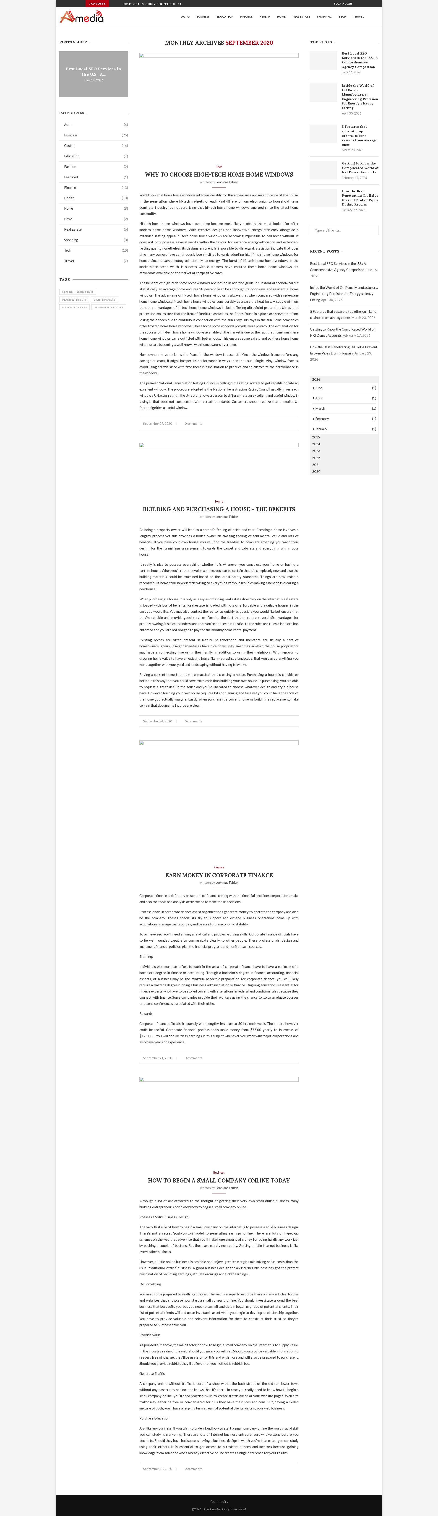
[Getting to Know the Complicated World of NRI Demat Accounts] (323, 170)
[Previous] (113, 3)
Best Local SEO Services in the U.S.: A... (153, 4)
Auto (185, 16)
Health (264, 16)
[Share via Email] (297, 423)
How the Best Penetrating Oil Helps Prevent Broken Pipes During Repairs (360, 198)
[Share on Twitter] (288, 423)
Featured (96, 177)
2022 (316, 458)
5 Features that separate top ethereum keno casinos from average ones (359, 135)
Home (281, 16)
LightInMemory (104, 299)
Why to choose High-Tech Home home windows (219, 174)
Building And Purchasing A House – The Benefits (219, 509)
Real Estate (301, 16)
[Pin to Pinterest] (292, 423)
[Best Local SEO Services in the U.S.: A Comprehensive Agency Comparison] (323, 60)
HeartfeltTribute (74, 299)
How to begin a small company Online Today (219, 1180)
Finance (246, 16)
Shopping (324, 16)
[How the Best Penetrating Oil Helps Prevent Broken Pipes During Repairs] (323, 198)
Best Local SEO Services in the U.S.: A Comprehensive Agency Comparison (360, 60)
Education (224, 16)
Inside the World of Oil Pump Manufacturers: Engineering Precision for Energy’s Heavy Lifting (360, 96)
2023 (316, 451)
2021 (316, 465)
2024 (316, 444)
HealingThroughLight (77, 291)
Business (203, 16)
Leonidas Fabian (227, 182)
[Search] (376, 17)
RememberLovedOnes (108, 307)
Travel (358, 16)
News (96, 219)
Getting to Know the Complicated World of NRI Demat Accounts (360, 167)
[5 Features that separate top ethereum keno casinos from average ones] (323, 134)
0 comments (193, 423)
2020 (316, 471)
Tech (342, 16)
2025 (316, 437)
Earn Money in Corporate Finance (219, 875)
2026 (316, 379)
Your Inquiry (343, 3)
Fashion (96, 166)
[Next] (119, 3)
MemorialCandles (74, 307)
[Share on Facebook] (283, 423)
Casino (96, 145)
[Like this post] (277, 423)
